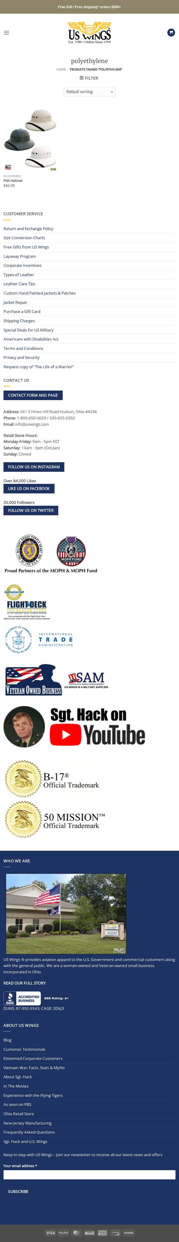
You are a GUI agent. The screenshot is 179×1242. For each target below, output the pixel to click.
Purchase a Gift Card (21, 311)
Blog (7, 1040)
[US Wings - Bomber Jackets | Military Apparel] (89, 32)
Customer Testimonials (24, 1049)
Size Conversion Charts (24, 237)
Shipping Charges (19, 320)
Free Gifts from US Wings (26, 247)
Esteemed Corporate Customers (32, 1058)
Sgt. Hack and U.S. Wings (25, 1141)
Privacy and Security (21, 357)
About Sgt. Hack (17, 1076)
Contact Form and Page (33, 395)
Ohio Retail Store (18, 1113)
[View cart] (171, 33)
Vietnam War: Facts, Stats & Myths (34, 1067)
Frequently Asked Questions (29, 1132)
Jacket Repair (15, 302)
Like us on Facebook (29, 488)
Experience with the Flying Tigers (33, 1095)
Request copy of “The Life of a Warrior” (38, 366)
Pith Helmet (12, 180)
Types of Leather (18, 274)
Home (61, 69)
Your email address (20, 1165)
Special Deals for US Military (28, 330)
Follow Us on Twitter (31, 510)
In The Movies (15, 1086)
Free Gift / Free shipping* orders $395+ (89, 7)
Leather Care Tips (19, 283)
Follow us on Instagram (34, 466)
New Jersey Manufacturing (27, 1123)
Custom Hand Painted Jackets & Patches (39, 293)
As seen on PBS (17, 1104)
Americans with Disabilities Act (31, 339)
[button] (6, 32)
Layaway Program (19, 256)
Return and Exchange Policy (28, 228)
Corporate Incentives (22, 265)
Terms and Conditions (23, 348)
